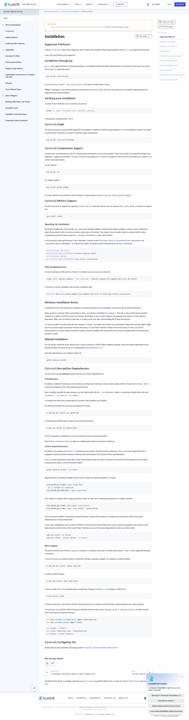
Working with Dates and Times (17, 102)
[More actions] (150, 36)
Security (8, 83)
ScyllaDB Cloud (11, 108)
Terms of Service (86, 707)
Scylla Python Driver (70, 11)
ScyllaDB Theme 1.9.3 (105, 714)
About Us (123, 698)
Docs (70, 698)
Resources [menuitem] (102, 4)
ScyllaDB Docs (53, 11)
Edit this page (167, 26)
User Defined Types (13, 89)
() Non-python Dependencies (172, 75)
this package (109, 313)
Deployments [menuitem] (62, 4)
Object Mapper (11, 96)
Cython (70, 451)
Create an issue (168, 22)
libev (145, 384)
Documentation (29, 4)
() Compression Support (171, 56)
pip (46, 66)
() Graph (165, 51)
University (95, 698)
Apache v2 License (87, 681)
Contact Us (110, 698)
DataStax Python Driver (130, 681)
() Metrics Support (169, 61)
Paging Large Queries (14, 68)
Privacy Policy (100, 707)
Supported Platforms (167, 37)
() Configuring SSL (169, 80)
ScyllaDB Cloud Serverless (16, 114)
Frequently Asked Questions (16, 120)
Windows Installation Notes (169, 65)
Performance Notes (13, 62)
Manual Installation (166, 70)
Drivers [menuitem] (89, 4)
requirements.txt (94, 348)
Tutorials (81, 698)
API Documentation (13, 25)
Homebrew (98, 589)
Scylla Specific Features (15, 43)
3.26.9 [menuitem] (5, 18)
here (46, 684)
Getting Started (11, 37)
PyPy (125, 50)
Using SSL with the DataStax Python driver (100, 648)
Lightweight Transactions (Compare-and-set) (20, 76)
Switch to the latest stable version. (117, 27)
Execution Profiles (12, 56)
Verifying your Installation (168, 46)
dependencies (93, 90)
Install (121, 4)
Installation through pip (167, 41)
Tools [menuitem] (77, 4)
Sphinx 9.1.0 (90, 714)
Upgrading (9, 50)
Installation (9, 31)
